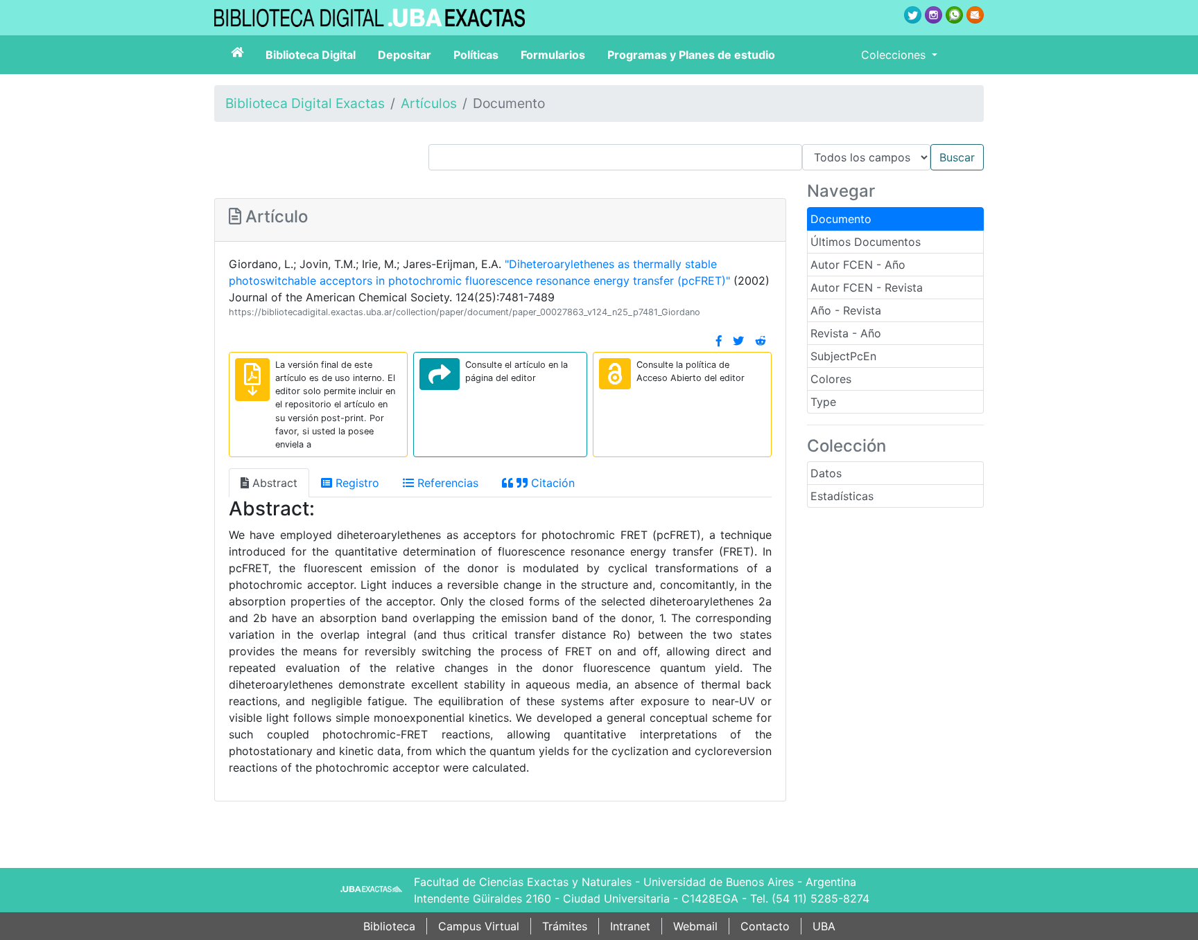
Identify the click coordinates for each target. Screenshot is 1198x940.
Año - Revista (845, 310)
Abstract (273, 483)
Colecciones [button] (895, 55)
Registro (355, 483)
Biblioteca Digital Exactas (305, 103)
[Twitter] (738, 341)
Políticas (475, 55)
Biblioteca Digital (311, 55)
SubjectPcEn (843, 356)
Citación (551, 483)
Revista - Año (845, 333)
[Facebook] (719, 341)
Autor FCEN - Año (857, 265)
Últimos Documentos (865, 242)
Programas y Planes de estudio (691, 55)
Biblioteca (389, 926)
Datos (826, 473)
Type (823, 402)
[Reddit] (760, 341)
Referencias (446, 483)
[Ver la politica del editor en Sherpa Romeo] (615, 373)
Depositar (404, 55)
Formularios (553, 55)
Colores (830, 379)
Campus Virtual (478, 926)
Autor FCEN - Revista (866, 287)
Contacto (765, 926)
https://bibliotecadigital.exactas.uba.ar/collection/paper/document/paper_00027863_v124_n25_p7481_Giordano (464, 312)
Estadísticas (842, 496)
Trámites (564, 926)
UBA (824, 926)
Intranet (630, 926)
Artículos (429, 103)
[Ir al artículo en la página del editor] (439, 374)
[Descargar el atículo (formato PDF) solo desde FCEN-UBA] (252, 379)
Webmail (695, 926)
